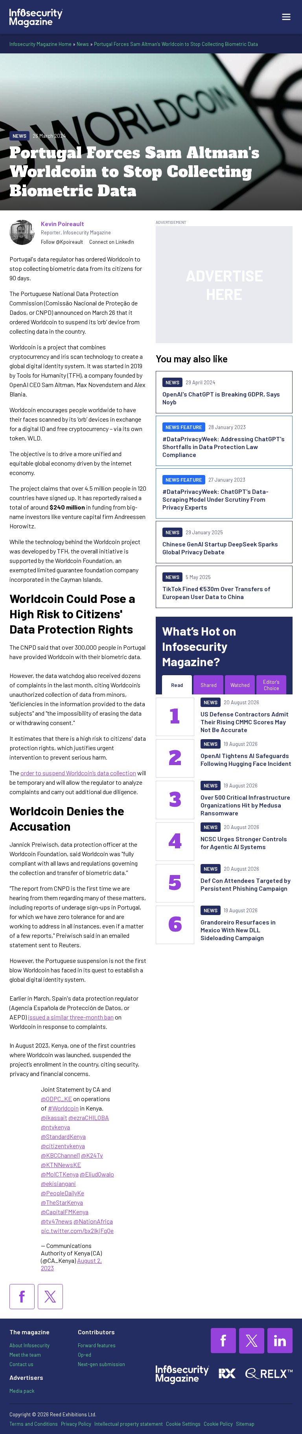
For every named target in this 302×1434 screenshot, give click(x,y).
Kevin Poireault (62, 223)
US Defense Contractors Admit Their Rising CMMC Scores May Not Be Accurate (245, 721)
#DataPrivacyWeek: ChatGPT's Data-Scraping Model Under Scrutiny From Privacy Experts (215, 499)
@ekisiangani (58, 1183)
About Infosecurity (29, 1345)
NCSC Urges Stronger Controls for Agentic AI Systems (244, 842)
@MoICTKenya (60, 1174)
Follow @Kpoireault (62, 242)
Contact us (21, 1364)
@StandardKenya (63, 1136)
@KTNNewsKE (61, 1164)
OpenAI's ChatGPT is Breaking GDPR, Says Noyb (221, 398)
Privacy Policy (76, 1424)
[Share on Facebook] (22, 1296)
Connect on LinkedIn (111, 242)
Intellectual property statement (128, 1424)
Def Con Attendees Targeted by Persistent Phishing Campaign (246, 884)
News (83, 44)
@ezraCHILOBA (88, 1117)
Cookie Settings (183, 1424)
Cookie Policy (218, 1424)
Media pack (21, 1391)
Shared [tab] (209, 685)
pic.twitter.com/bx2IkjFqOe (77, 1230)
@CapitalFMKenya (64, 1211)
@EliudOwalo (97, 1174)
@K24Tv (92, 1155)
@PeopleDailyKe (62, 1193)
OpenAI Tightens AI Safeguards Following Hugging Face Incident (246, 759)
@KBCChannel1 (60, 1155)
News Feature (184, 427)
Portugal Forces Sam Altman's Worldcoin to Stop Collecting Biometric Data (176, 44)
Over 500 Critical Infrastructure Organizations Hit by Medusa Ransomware (245, 805)
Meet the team (25, 1355)
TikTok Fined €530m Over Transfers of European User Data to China (216, 592)
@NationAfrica (93, 1221)
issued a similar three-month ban (71, 1017)
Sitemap (245, 1424)
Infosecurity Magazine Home (40, 44)
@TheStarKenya (62, 1202)
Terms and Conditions (33, 1424)
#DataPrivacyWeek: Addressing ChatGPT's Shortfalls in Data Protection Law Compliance (223, 446)
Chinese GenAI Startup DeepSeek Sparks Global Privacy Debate (220, 547)
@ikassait (54, 1117)
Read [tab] (177, 685)
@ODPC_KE (56, 1098)
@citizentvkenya (63, 1145)
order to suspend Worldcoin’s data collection (78, 772)
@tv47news (56, 1221)
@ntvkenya (55, 1127)
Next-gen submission (101, 1364)
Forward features (97, 1345)
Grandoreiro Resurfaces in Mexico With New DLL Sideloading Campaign (238, 929)
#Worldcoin (63, 1108)
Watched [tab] (240, 685)
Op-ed (84, 1355)
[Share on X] (50, 1296)
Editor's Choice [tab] (271, 685)
